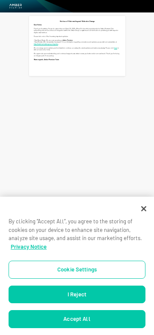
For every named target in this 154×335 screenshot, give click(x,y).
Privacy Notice (29, 246)
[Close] (143, 208)
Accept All (76, 319)
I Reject (77, 294)
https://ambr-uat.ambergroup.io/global (46, 44)
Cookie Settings (77, 269)
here (115, 48)
